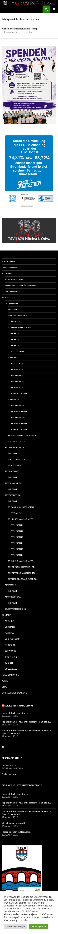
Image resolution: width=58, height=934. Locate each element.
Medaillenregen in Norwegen (16, 831)
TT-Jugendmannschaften (21, 561)
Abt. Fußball (11, 303)
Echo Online (27, 32)
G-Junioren (17, 387)
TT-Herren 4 (17, 543)
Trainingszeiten (10, 267)
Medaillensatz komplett (13, 823)
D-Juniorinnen (19, 411)
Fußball (9, 633)
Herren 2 (15, 339)
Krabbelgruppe (19, 393)
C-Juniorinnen (18, 405)
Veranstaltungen (11, 675)
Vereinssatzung (13, 291)
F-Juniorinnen (18, 417)
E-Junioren (17, 375)
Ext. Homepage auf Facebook (23, 579)
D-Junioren (17, 369)
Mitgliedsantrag (14, 279)
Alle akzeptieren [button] (38, 926)
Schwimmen (11, 651)
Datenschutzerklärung (14, 693)
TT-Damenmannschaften (21, 507)
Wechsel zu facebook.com (22, 435)
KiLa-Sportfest (15, 465)
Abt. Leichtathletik (14, 447)
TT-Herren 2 (17, 531)
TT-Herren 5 (17, 549)
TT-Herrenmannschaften (21, 519)
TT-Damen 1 (17, 513)
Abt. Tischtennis (13, 495)
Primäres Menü (54, 9)
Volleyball (11, 669)
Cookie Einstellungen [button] (15, 926)
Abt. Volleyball (13, 597)
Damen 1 (15, 321)
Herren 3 (15, 345)
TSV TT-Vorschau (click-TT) (21, 573)
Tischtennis (11, 657)
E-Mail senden (9, 774)
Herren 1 (15, 333)
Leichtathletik (12, 639)
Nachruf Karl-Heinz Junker (15, 713)
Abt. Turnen (11, 585)
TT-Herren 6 (17, 555)
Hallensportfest (17, 459)
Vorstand (10, 627)
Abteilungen (8, 297)
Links (4, 687)
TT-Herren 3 (17, 537)
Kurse (5, 681)
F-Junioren (17, 381)
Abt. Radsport (12, 471)
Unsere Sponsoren (17, 441)
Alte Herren (17, 351)
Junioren (13, 357)
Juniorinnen (14, 399)
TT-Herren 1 (17, 525)
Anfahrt (9, 621)
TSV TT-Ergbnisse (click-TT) (21, 567)
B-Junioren (17, 363)
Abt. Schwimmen (13, 483)
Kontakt (12, 309)
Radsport (10, 645)
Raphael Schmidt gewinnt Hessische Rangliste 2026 (27, 721)
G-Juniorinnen (19, 423)
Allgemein (7, 273)
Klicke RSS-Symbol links (19, 705)
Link (3, 32)
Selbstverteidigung (15, 609)
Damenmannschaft (18, 315)
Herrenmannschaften (20, 327)
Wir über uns (8, 261)
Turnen (9, 663)
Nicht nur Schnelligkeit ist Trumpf (20, 28)
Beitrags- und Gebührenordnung (22, 285)
